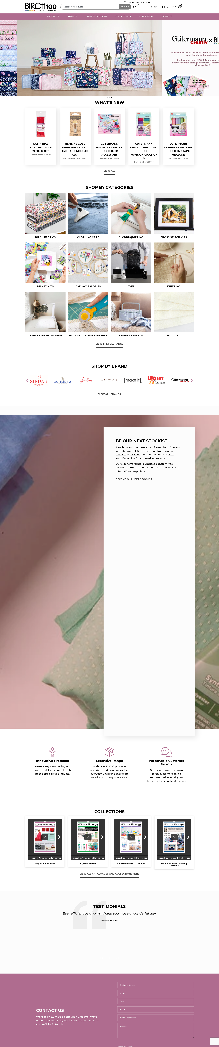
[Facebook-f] (151, 7)
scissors (134, 454)
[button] (107, 97)
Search (125, 6)
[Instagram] (155, 7)
